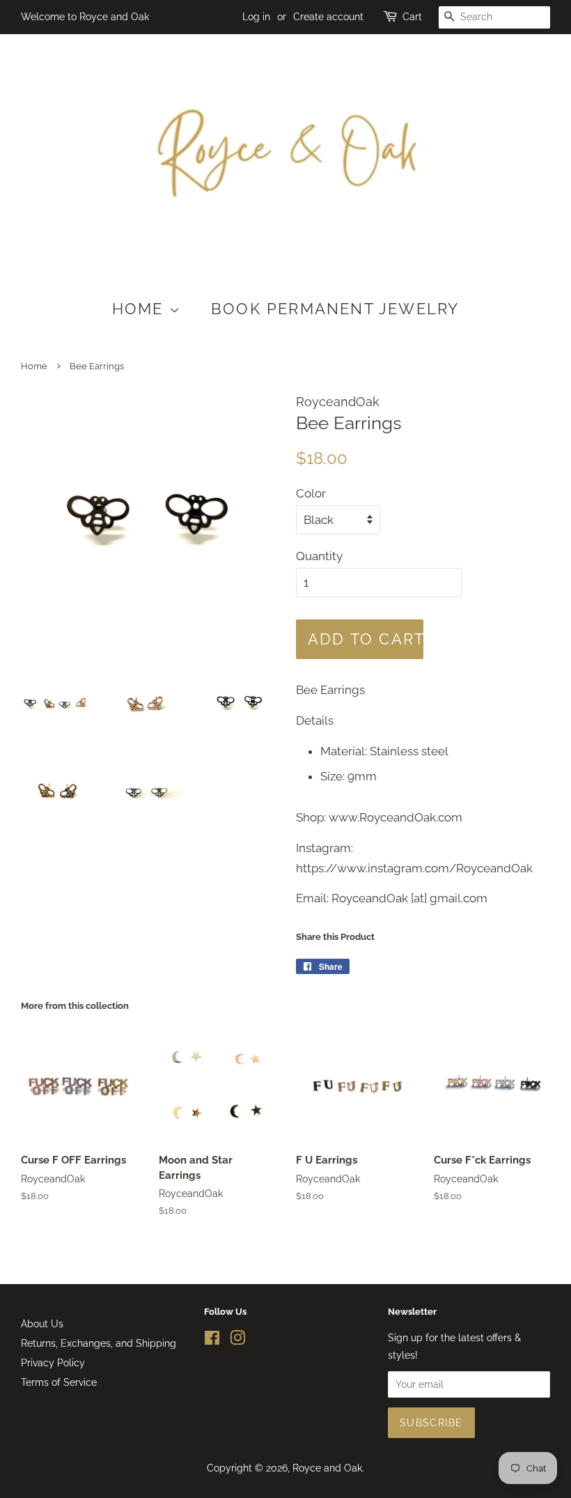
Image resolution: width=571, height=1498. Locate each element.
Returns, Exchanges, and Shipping (98, 1343)
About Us (42, 1323)
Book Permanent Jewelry (335, 309)
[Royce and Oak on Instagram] (237, 1340)
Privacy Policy (53, 1362)
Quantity (319, 556)
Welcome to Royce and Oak (85, 16)
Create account (328, 16)
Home (140, 309)
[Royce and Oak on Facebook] (212, 1340)
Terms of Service (59, 1382)
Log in (256, 16)
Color (311, 493)
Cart (412, 16)
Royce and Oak (327, 1468)
